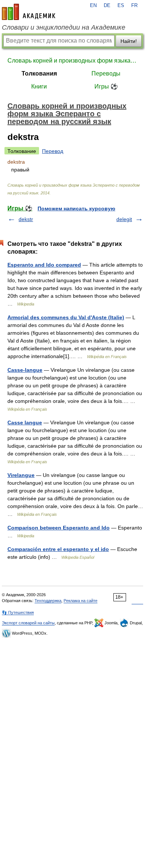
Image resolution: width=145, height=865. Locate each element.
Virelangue (21, 475)
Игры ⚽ (106, 86)
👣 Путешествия (18, 612)
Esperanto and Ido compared (44, 265)
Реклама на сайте (80, 600)
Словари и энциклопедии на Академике (63, 27)
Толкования (39, 73)
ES (120, 5)
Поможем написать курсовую (76, 208)
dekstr (26, 219)
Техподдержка (48, 600)
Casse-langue (24, 370)
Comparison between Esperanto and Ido (58, 528)
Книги (39, 86)
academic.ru (28, 12)
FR (134, 5)
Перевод (52, 151)
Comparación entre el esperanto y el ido (58, 549)
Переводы (105, 73)
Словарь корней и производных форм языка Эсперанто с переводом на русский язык (72, 60)
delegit (124, 219)
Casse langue (24, 422)
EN (93, 5)
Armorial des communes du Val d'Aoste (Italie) (65, 317)
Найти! (128, 41)
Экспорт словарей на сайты (28, 623)
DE (107, 5)
